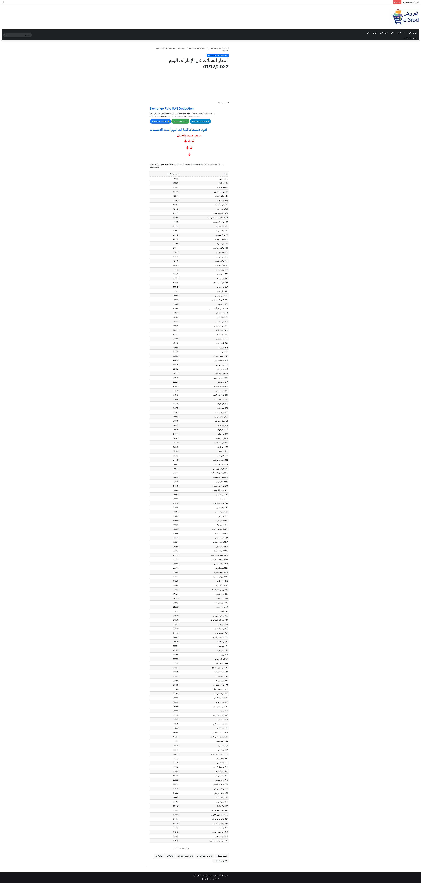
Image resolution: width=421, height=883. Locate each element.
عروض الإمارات (413, 33)
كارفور (375, 33)
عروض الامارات (220, 861)
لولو (369, 33)
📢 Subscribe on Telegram (200, 121)
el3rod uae (221, 856)
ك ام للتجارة (407, 38)
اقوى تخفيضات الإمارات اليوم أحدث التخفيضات (178, 130)
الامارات (158, 856)
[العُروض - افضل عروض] (404, 17)
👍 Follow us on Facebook (160, 121)
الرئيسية (224, 48)
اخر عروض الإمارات (204, 856)
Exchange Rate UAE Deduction (172, 108)
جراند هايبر (383, 33)
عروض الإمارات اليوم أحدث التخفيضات (209, 48)
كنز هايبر (415, 38)
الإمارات (169, 856)
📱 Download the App (180, 121)
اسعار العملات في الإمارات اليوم (186, 48)
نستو (399, 33)
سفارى (392, 33)
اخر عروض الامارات (184, 856)
